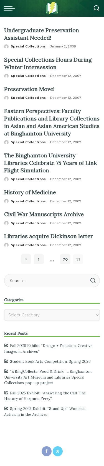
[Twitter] (58, 451)
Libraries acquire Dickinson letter (48, 236)
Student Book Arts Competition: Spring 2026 (50, 361)
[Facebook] (47, 451)
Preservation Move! (29, 88)
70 (65, 259)
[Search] (96, 8)
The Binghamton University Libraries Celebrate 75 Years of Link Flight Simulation (50, 163)
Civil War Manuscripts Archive (44, 214)
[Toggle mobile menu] (11, 8)
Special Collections (28, 46)
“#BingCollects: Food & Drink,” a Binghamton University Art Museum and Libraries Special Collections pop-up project (48, 377)
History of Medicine (30, 192)
